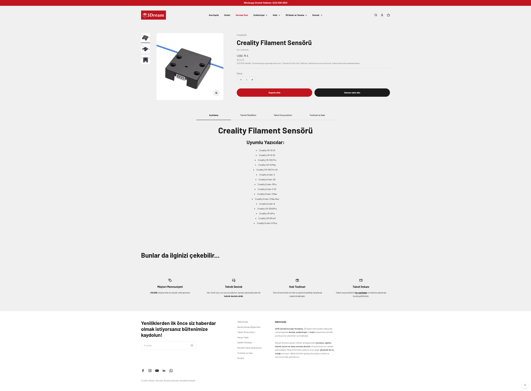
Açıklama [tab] (213, 115)
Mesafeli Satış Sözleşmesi (249, 347)
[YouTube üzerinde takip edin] (157, 370)
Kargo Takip (243, 337)
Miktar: (240, 73)
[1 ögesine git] (145, 38)
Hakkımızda (242, 321)
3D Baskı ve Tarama (295, 15)
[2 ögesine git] (145, 49)
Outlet (227, 15)
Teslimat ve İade (245, 353)
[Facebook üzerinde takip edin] (143, 370)
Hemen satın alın (352, 92)
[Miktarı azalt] (241, 79)
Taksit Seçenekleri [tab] (283, 115)
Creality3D (242, 35)
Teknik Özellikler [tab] (248, 115)
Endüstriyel (259, 15)
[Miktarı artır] (252, 79)
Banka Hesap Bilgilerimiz (248, 327)
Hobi (275, 15)
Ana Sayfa (214, 15)
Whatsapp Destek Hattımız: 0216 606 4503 (265, 3)
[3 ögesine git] (145, 60)
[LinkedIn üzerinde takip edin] (164, 370)
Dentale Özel (242, 15)
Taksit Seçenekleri (246, 332)
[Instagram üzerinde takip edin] (150, 370)
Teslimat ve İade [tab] (317, 115)
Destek (315, 15)
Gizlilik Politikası (244, 342)
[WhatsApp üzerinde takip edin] (171, 370)
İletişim (240, 358)
